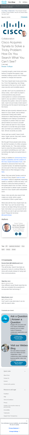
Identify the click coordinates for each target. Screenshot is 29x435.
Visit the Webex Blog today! (18, 363)
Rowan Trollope (7, 66)
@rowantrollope (7, 215)
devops (8, 249)
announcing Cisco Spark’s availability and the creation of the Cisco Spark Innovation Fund (14, 160)
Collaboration (11, 10)
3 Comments (24, 17)
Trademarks (7, 413)
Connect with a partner (9, 384)
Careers (6, 381)
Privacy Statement (14, 428)
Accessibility (7, 410)
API (6, 246)
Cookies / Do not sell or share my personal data (12, 406)
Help (5, 396)
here (3, 172)
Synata (13, 249)
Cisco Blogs (11, 2)
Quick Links (7, 371)
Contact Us (6, 378)
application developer (14, 246)
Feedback (6, 393)
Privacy (5, 402)
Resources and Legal (10, 389)
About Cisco (7, 375)
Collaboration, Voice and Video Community (18, 338)
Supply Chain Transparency (10, 416)
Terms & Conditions (8, 399)
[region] (14, 427)
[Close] (26, 421)
